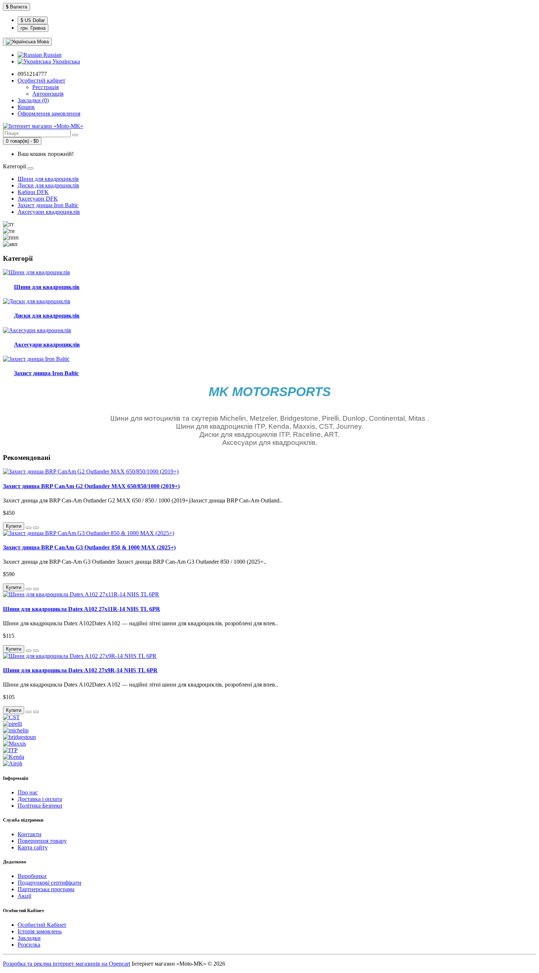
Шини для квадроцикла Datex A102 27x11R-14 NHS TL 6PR (81, 609)
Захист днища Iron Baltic (48, 205)
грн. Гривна (33, 28)
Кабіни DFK (33, 192)
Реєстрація (45, 87)
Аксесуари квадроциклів (49, 212)
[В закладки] (29, 528)
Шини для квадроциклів (48, 179)
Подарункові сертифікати (49, 882)
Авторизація (47, 94)
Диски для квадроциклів (48, 185)
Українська (65, 61)
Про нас (28, 792)
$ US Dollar (33, 20)
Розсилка (29, 944)
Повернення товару (42, 841)
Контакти (29, 834)
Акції (24, 896)
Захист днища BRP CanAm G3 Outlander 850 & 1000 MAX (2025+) (89, 547)
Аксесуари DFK (38, 198)
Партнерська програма (46, 889)
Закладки (29, 938)
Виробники (32, 876)
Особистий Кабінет (42, 925)
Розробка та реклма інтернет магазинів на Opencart (66, 964)
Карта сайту (33, 847)
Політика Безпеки (40, 805)
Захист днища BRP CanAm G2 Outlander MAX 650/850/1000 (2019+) (91, 486)
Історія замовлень (40, 931)
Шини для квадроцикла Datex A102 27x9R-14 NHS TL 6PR (80, 670)
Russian (52, 55)
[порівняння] (36, 528)
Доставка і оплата (40, 799)
